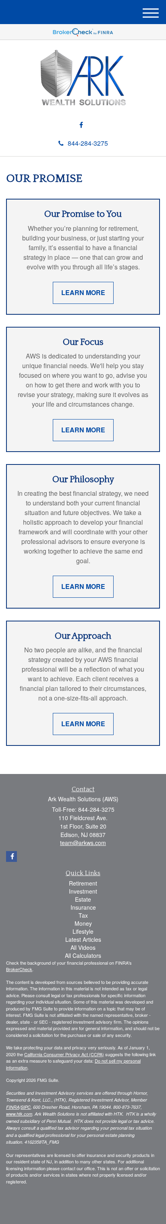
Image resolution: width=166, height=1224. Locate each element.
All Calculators (83, 955)
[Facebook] (81, 125)
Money (83, 923)
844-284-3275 (88, 143)
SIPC (26, 1107)
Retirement (83, 883)
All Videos (83, 947)
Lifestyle (83, 931)
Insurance (83, 907)
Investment (83, 891)
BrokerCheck (19, 969)
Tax (83, 915)
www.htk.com (19, 1114)
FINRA (12, 1107)
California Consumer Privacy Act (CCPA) (64, 1054)
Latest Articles (83, 939)
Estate (83, 899)
